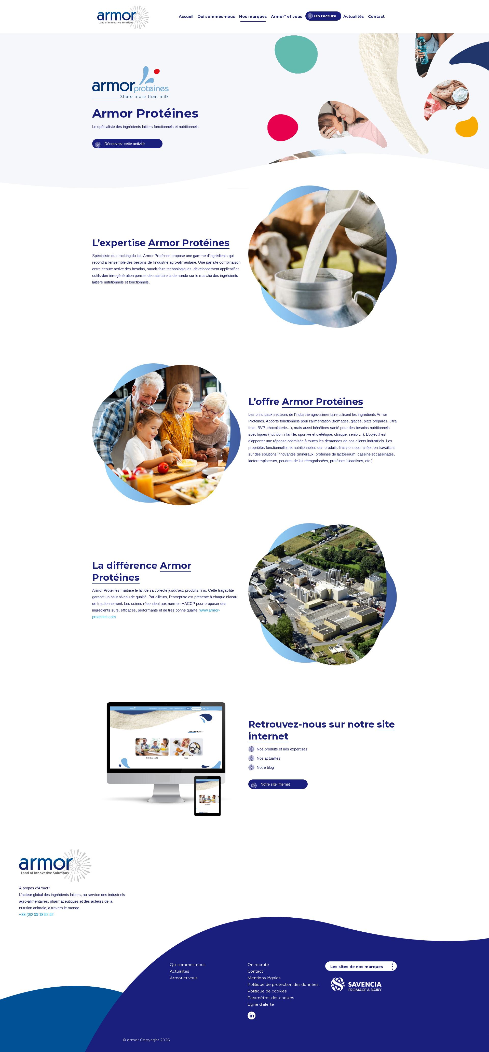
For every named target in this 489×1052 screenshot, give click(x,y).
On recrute (258, 964)
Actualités (179, 971)
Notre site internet (275, 784)
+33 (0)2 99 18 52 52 (36, 914)
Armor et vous (184, 977)
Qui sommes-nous (187, 964)
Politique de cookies (267, 991)
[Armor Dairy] (123, 16)
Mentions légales (264, 977)
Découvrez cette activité (124, 143)
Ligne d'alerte (261, 1004)
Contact (255, 971)
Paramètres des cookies (271, 997)
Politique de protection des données (283, 984)
